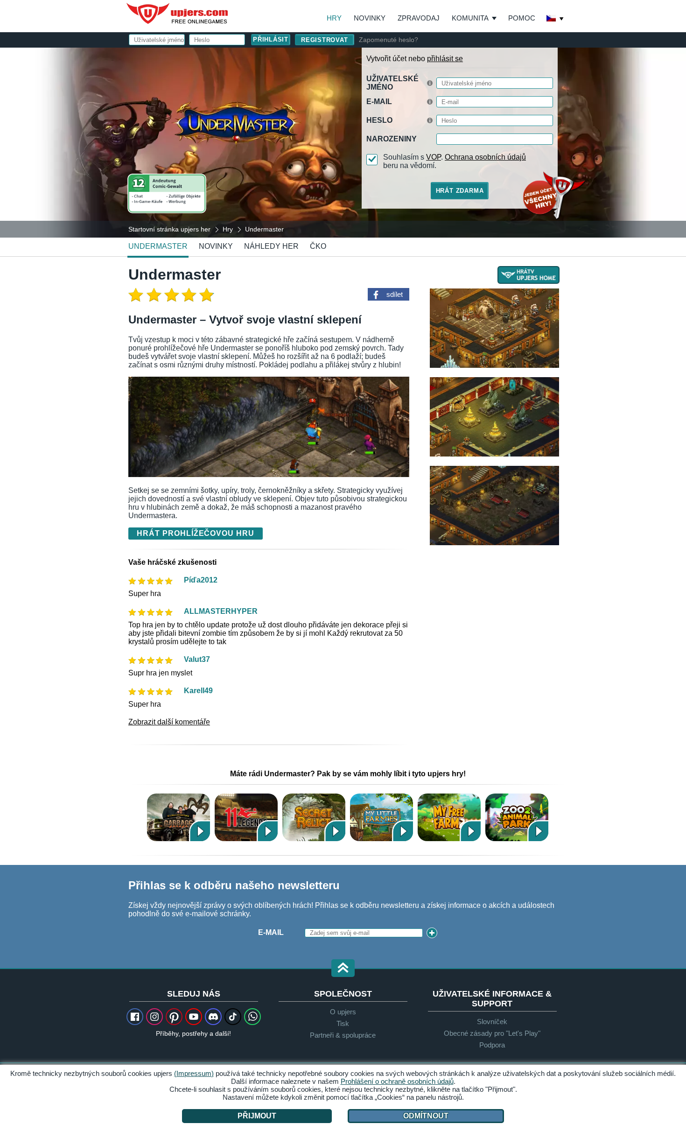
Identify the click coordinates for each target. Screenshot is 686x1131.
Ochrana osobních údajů (485, 157)
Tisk (342, 1023)
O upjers (343, 1012)
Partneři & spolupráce (343, 1035)
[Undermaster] (343, 142)
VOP (433, 157)
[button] (343, 969)
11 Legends (246, 817)
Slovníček (492, 1022)
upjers (177, 13)
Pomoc (521, 18)
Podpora (492, 1045)
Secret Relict (313, 817)
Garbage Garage (178, 817)
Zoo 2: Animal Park (516, 817)
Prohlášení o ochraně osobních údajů (397, 1081)
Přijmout (257, 1116)
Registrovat (324, 39)
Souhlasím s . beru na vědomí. (454, 161)
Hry (334, 18)
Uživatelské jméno (392, 83)
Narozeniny (391, 139)
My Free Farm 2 (449, 817)
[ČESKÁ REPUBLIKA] (555, 19)
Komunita (470, 18)
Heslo (379, 120)
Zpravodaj (419, 18)
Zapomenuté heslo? (388, 39)
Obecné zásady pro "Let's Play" (492, 1033)
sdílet (394, 294)
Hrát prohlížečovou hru (195, 533)
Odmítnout (425, 1116)
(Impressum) (194, 1073)
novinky (216, 246)
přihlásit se (445, 59)
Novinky (369, 18)
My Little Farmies (381, 817)
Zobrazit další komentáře (169, 722)
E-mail (379, 101)
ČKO (318, 246)
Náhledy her (271, 246)
